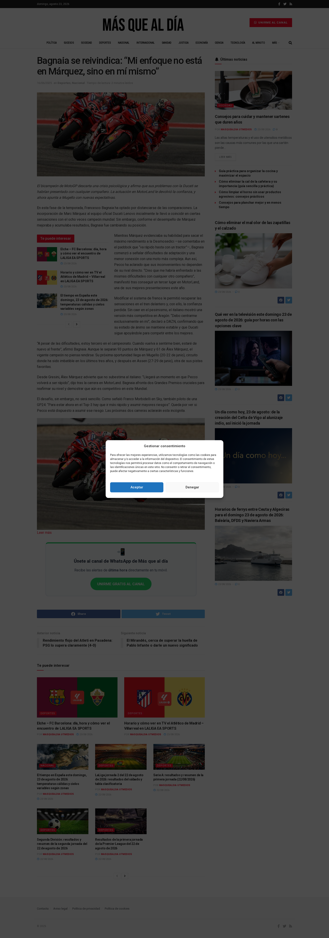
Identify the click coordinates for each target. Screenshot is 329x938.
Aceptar (136, 487)
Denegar (192, 487)
